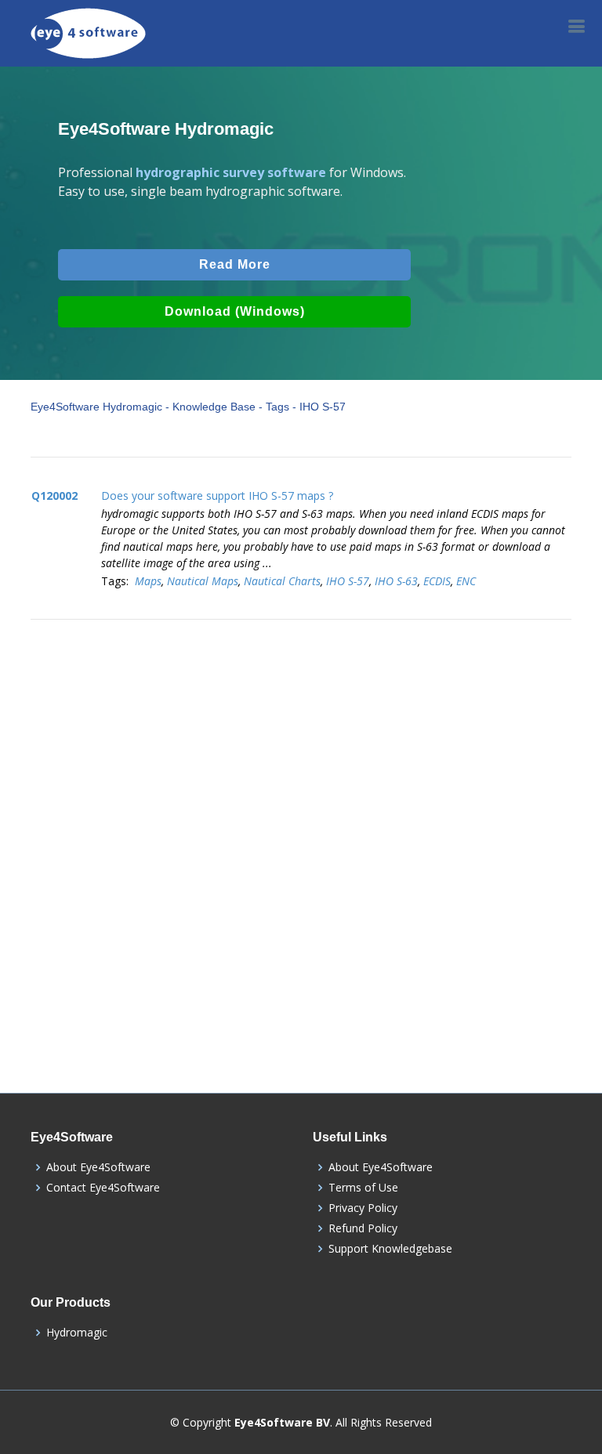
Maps (148, 580)
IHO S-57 (347, 580)
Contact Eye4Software (103, 1187)
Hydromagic (76, 1332)
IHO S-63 (396, 580)
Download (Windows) (235, 311)
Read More (234, 264)
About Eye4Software (98, 1167)
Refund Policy (362, 1228)
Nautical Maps (202, 580)
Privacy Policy (362, 1208)
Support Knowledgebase (390, 1248)
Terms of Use (363, 1187)
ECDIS (437, 580)
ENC (466, 580)
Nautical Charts (282, 580)
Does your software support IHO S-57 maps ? (217, 495)
